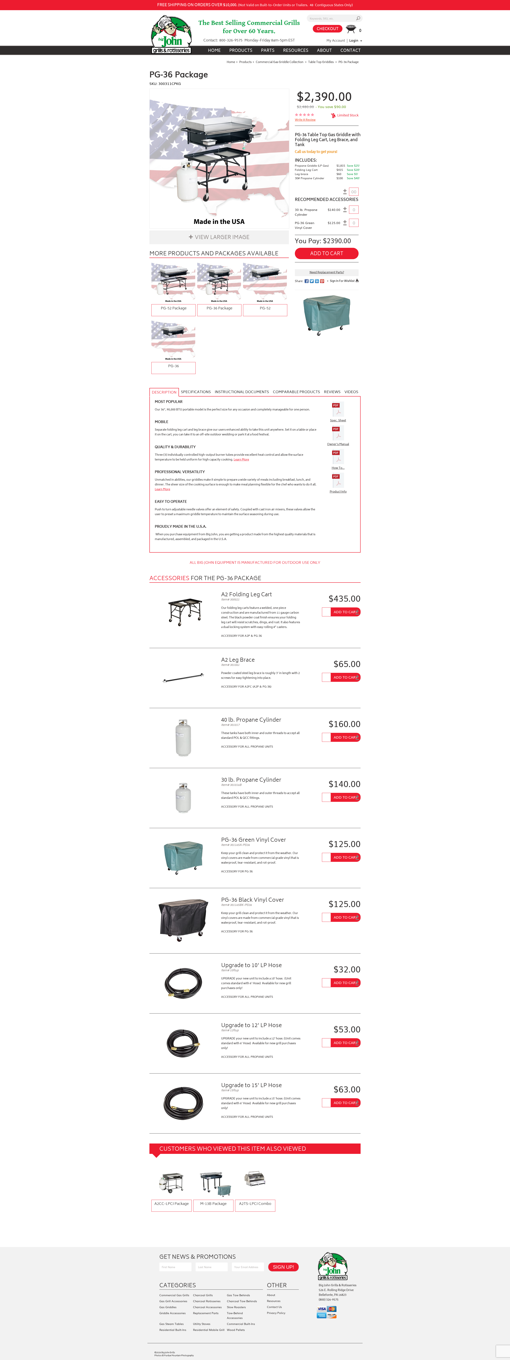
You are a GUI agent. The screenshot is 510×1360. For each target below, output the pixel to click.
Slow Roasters (236, 1307)
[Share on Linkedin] (317, 281)
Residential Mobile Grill (209, 1330)
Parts (268, 50)
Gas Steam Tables (171, 1324)
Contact (350, 50)
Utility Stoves (201, 1324)
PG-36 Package (219, 308)
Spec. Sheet (338, 420)
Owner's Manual (338, 444)
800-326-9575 (230, 40)
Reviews (332, 392)
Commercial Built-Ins (241, 1324)
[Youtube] (194, 1243)
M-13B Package (213, 1204)
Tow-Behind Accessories (235, 1315)
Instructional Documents (242, 392)
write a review (305, 120)
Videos (351, 392)
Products (240, 50)
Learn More (241, 459)
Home (214, 50)
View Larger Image (222, 237)
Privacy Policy (276, 1313)
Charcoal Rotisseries (207, 1301)
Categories (177, 1285)
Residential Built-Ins (172, 1330)
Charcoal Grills (203, 1295)
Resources (295, 50)
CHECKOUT (327, 29)
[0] (351, 29)
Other (277, 1285)
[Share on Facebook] (307, 281)
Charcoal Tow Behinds (242, 1301)
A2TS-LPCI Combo (255, 1204)
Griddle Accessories (172, 1313)
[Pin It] (322, 281)
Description (164, 393)
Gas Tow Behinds (238, 1295)
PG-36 (173, 366)
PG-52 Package (173, 308)
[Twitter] (203, 1243)
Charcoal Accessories (207, 1307)
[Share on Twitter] (312, 281)
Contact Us (274, 1307)
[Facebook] (185, 1243)
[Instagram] (212, 1243)
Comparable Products (296, 392)
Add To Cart (346, 611)
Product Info (338, 491)
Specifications (196, 392)
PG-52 (265, 308)
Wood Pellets (236, 1330)
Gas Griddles (168, 1307)
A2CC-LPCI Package (171, 1204)
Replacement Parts (206, 1313)
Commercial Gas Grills (174, 1295)
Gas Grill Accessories (173, 1301)
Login (353, 41)
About (324, 50)
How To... (338, 468)
